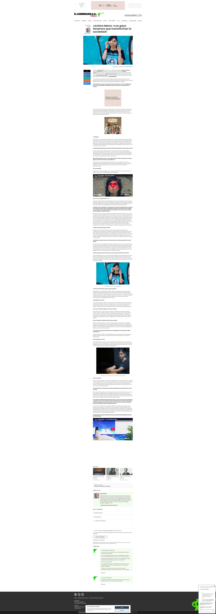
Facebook (102, 502)
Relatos (140, 20)
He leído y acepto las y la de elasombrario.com (208, 600)
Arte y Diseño (112, 20)
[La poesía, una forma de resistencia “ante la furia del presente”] (126, 471)
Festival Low (96, 486)
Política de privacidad (79, 602)
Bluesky (87, 83)
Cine (118, 20)
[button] (89, 15)
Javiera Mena (102, 486)
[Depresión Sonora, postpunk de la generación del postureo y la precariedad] (112, 471)
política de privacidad (107, 530)
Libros (90, 20)
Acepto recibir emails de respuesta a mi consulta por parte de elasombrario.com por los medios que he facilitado (208, 595)
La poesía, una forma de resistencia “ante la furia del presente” (125, 476)
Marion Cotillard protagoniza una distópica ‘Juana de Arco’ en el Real (99, 476)
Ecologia (76, 20)
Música (105, 20)
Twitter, (126, 501)
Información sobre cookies (80, 603)
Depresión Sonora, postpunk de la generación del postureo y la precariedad (112, 476)
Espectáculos (97, 20)
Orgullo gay (107, 486)
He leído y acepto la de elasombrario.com (107, 530)
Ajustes (131, 612)
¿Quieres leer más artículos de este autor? (109, 505)
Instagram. (107, 502)
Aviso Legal (76, 600)
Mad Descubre (133, 20)
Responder (103, 572)
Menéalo (87, 81)
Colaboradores (77, 608)
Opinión (83, 20)
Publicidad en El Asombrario (80, 606)
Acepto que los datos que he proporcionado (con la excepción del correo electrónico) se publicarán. (112, 533)
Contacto (76, 605)
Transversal (124, 20)
